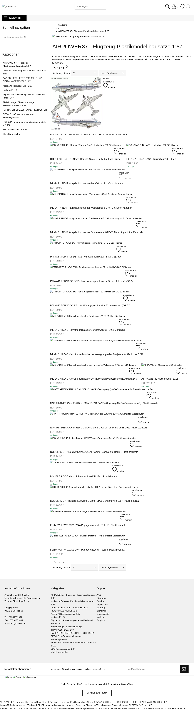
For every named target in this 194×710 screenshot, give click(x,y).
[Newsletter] (184, 669)
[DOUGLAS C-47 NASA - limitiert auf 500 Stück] (149, 149)
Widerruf (101, 617)
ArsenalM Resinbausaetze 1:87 (17, 86)
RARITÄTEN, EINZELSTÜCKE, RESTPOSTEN (25, 110)
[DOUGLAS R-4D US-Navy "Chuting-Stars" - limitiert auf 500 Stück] (82, 149)
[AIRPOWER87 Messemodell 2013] (158, 369)
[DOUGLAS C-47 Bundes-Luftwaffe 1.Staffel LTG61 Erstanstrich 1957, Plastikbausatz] (91, 491)
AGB (99, 595)
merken (111, 87)
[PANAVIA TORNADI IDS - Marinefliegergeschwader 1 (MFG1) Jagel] (83, 247)
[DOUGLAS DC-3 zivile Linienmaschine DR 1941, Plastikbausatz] (81, 467)
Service (100, 601)
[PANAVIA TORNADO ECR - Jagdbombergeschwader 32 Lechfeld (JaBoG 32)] (87, 271)
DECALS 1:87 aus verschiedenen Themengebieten (18, 116)
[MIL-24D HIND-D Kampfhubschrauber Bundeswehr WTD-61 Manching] (84, 320)
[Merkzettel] (182, 8)
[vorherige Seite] (54, 68)
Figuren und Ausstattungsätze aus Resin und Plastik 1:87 (24, 96)
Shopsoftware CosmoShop (120, 684)
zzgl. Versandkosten (94, 684)
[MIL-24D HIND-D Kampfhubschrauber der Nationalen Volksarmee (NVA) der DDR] (89, 369)
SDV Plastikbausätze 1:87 (15, 129)
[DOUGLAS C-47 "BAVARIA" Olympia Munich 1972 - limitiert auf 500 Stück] (76, 104)
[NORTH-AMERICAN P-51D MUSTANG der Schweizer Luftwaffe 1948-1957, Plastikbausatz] (94, 418)
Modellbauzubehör (11, 134)
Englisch (101, 620)
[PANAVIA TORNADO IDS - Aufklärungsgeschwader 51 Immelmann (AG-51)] (86, 296)
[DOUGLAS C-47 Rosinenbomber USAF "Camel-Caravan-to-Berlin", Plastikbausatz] (90, 442)
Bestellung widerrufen (97, 693)
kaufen (106, 78)
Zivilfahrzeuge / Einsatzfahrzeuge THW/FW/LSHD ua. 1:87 (18, 104)
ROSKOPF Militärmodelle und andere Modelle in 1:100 (24, 123)
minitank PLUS (10, 90)
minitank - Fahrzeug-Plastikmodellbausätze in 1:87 (24, 72)
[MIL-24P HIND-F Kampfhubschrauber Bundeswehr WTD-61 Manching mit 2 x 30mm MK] (93, 222)
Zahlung (101, 607)
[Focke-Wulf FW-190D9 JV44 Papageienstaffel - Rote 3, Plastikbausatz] (84, 540)
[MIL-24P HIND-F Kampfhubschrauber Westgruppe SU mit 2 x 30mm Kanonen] (88, 198)
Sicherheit (101, 611)
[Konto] (188, 8)
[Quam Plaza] (9, 6)
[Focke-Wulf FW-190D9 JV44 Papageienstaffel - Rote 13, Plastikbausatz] (85, 515)
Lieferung (101, 598)
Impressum (102, 604)
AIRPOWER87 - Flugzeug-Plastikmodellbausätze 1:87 (17, 64)
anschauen (108, 81)
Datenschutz (103, 614)
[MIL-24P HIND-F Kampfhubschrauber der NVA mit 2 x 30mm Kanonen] (84, 174)
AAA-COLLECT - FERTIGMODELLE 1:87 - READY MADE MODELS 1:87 (23, 79)
